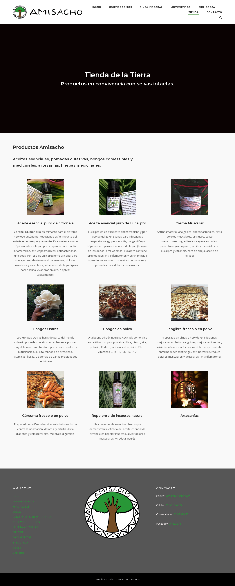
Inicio (96, 7)
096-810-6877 (174, 505)
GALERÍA (18, 532)
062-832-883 (181, 514)
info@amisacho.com (178, 496)
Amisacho (175, 523)
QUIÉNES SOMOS (120, 7)
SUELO (17, 511)
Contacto (214, 12)
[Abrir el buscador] (220, 17)
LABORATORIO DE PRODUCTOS (32, 517)
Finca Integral (151, 7)
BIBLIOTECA (206, 7)
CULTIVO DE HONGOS (26, 522)
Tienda (193, 12)
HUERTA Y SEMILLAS (25, 527)
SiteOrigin (134, 579)
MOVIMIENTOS (181, 7)
